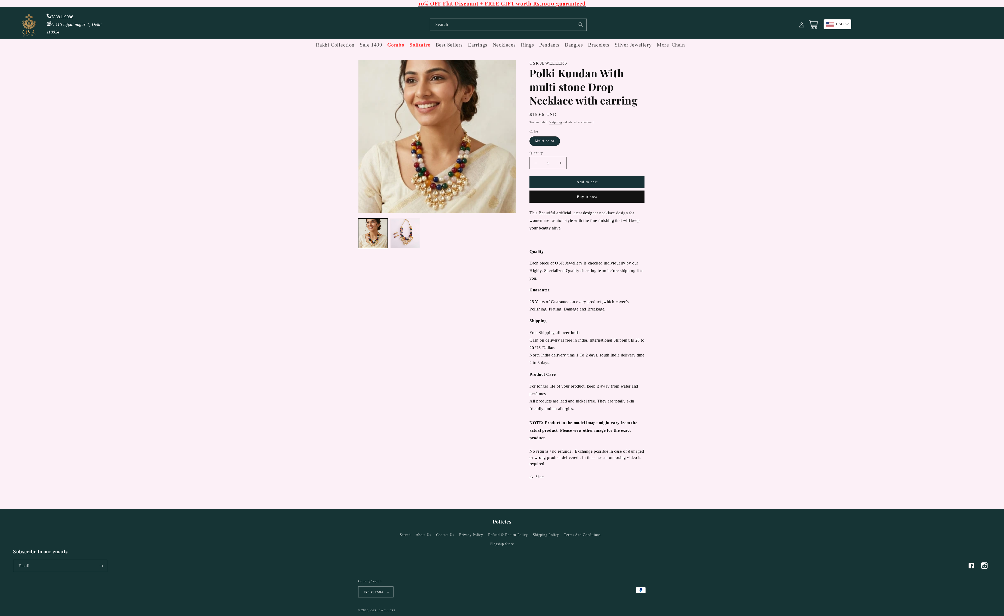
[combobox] (508, 25)
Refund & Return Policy (508, 535)
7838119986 (62, 17)
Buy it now (587, 197)
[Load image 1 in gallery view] (373, 233)
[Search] (580, 24)
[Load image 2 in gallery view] (405, 233)
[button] (661, 45)
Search (405, 535)
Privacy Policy (471, 535)
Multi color (545, 141)
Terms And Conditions (582, 535)
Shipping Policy (546, 535)
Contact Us (445, 535)
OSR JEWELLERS (382, 610)
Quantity (536, 153)
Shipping (555, 122)
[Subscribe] (101, 566)
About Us (423, 535)
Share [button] (540, 477)
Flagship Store (502, 544)
